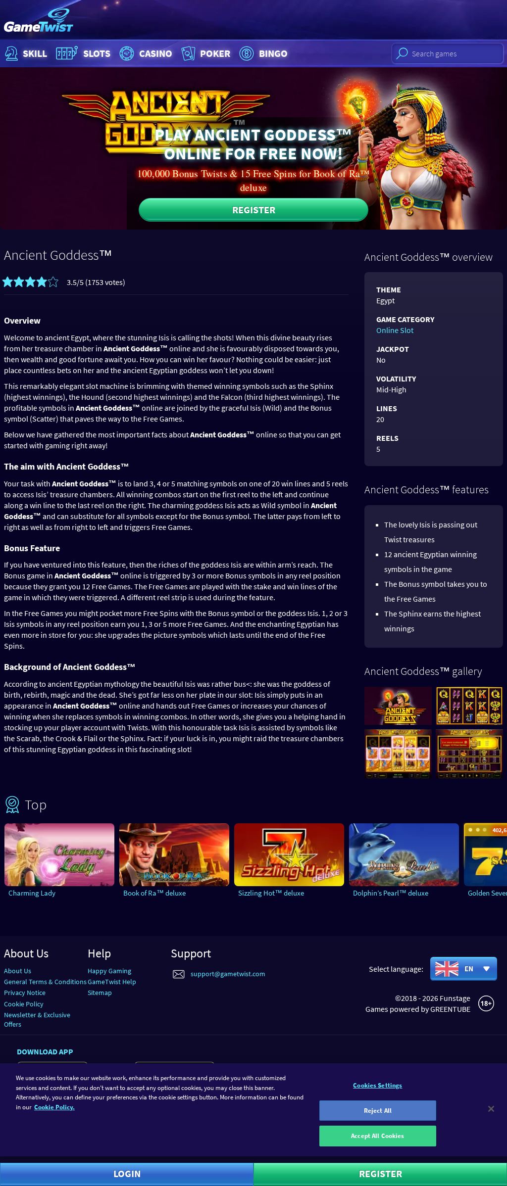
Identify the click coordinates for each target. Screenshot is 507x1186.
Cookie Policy (24, 1003)
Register (253, 209)
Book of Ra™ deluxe (154, 893)
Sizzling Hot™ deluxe (271, 893)
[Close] (491, 1109)
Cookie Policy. (54, 1107)
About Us (17, 970)
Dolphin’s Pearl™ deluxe (390, 893)
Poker (215, 53)
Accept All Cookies (377, 1136)
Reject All (378, 1110)
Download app (45, 1051)
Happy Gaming (109, 970)
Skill (35, 53)
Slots (96, 53)
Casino (155, 53)
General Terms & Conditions (45, 981)
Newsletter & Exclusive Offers (37, 1019)
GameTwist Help (112, 981)
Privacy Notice (25, 992)
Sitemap (100, 992)
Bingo (273, 53)
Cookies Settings (377, 1085)
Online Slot (394, 330)
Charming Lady (31, 893)
